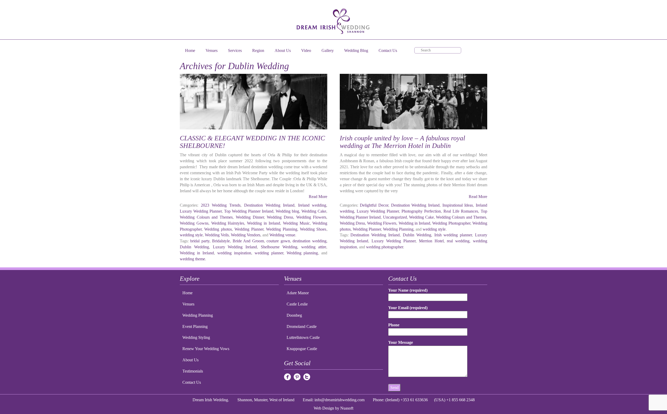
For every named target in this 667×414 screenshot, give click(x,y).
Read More (318, 196)
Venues (212, 50)
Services (235, 50)
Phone (393, 325)
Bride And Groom (248, 241)
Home (190, 50)
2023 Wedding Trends (220, 205)
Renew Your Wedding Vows (205, 348)
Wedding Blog (356, 50)
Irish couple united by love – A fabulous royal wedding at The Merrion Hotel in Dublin (402, 141)
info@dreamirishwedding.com (339, 400)
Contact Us (388, 50)
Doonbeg (294, 315)
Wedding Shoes (313, 229)
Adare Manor (298, 293)
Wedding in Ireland (263, 223)
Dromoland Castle (302, 326)
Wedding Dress (280, 217)
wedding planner (269, 253)
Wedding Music (296, 223)
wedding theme (192, 259)
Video (306, 50)
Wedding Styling (196, 337)
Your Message (400, 342)
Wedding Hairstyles (227, 223)
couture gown (278, 241)
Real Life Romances (460, 211)
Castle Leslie (297, 304)
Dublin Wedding (194, 247)
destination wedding (309, 241)
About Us (283, 50)
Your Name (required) (408, 290)
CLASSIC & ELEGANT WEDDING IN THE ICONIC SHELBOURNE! (252, 141)
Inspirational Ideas (457, 205)
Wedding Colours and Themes (206, 217)
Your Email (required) (408, 307)
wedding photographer (384, 247)
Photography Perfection (421, 211)
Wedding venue (282, 235)
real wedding (458, 241)
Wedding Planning (281, 229)
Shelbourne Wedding (279, 247)
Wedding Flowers (311, 217)
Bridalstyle (221, 241)
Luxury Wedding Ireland (235, 247)
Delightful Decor (374, 205)
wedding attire (313, 247)
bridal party (199, 241)
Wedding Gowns (194, 223)
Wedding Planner (248, 229)
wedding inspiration (234, 253)
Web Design (324, 408)
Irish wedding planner (453, 235)
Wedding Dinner (250, 217)
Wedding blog (287, 211)
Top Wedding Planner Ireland (248, 211)
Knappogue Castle (302, 348)
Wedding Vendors (245, 235)
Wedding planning (302, 253)
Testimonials (192, 371)
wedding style (191, 235)
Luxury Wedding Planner (201, 211)
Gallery (328, 50)
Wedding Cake (313, 211)
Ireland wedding (312, 205)
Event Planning (195, 326)
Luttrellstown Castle (303, 337)
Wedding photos (218, 229)
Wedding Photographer (451, 223)
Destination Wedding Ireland (269, 205)
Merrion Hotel (431, 241)
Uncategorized (395, 217)
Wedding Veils (217, 235)
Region (258, 50)
